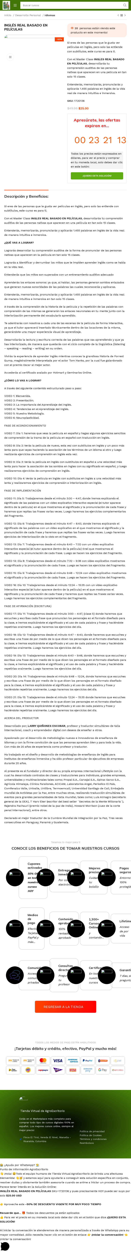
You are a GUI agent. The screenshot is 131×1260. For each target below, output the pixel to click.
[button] (65, 1162)
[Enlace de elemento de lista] (99, 1131)
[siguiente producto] (125, 15)
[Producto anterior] (118, 15)
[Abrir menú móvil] (15, 5)
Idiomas (50, 15)
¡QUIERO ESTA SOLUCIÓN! (97, 175)
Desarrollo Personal (28, 15)
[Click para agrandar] (10, 57)
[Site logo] (6, 5)
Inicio (8, 15)
